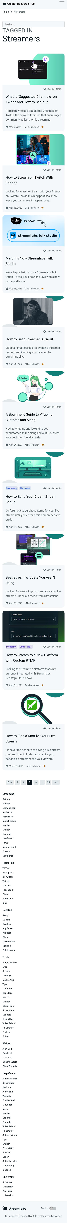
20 (48, 782)
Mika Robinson (32, 127)
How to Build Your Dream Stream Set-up (31, 499)
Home (5, 12)
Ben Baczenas (32, 685)
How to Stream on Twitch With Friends (29, 180)
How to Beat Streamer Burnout (29, 339)
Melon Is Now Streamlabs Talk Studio (29, 261)
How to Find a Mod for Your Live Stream (31, 738)
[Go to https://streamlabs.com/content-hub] (18, 4)
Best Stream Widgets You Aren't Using (30, 580)
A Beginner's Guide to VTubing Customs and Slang (29, 417)
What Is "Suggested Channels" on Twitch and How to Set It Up (31, 99)
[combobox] (33, 24)
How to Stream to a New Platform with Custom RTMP (32, 657)
